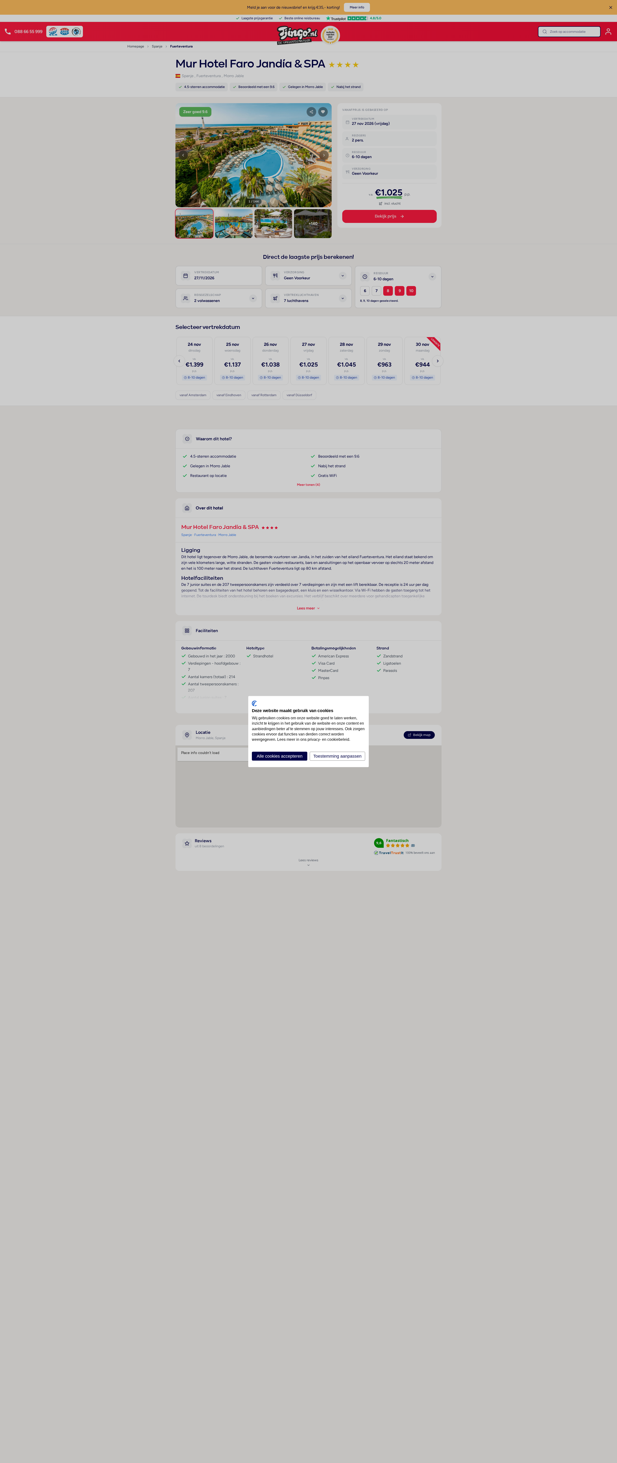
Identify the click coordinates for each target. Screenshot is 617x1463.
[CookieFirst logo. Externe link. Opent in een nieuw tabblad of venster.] (254, 703)
